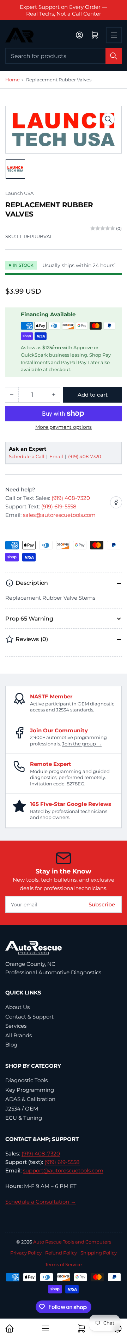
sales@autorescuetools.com (59, 515)
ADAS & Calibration (30, 1099)
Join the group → (82, 743)
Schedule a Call (27, 456)
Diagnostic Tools (26, 1080)
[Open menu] (114, 35)
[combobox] (63, 56)
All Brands (18, 1035)
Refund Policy (61, 1253)
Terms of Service (63, 1264)
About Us (17, 1007)
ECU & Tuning (23, 1117)
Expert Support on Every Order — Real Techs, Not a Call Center (63, 10)
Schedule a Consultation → (40, 1201)
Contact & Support (29, 1016)
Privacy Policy (26, 1253)
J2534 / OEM (21, 1108)
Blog (11, 1044)
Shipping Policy (98, 1253)
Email (56, 456)
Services (15, 1025)
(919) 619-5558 (59, 506)
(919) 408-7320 (84, 456)
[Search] (113, 55)
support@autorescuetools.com (63, 1170)
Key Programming (29, 1089)
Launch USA (19, 193)
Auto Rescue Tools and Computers (72, 1242)
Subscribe (102, 904)
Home (12, 79)
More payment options (63, 427)
